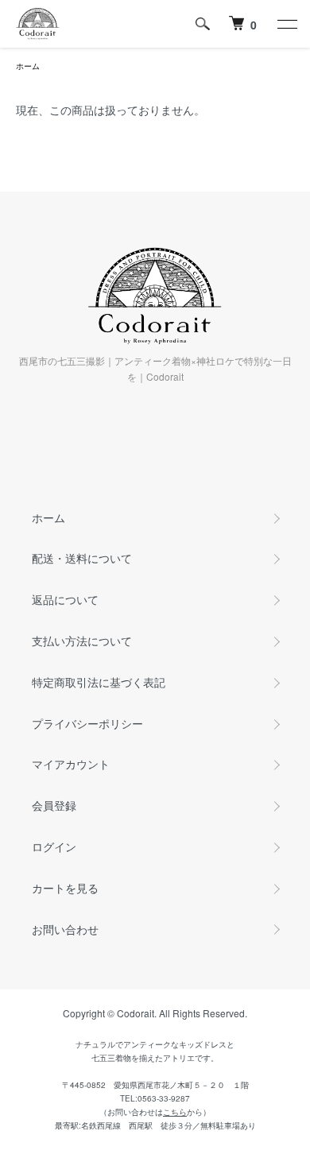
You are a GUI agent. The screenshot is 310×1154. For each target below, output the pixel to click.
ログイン (54, 846)
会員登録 (54, 805)
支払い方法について (82, 641)
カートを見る (65, 888)
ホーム (28, 66)
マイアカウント (71, 764)
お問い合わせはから (155, 1111)
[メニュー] (286, 24)
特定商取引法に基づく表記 (98, 682)
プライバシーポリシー (87, 723)
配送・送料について (82, 558)
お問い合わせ (65, 929)
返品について (65, 599)
